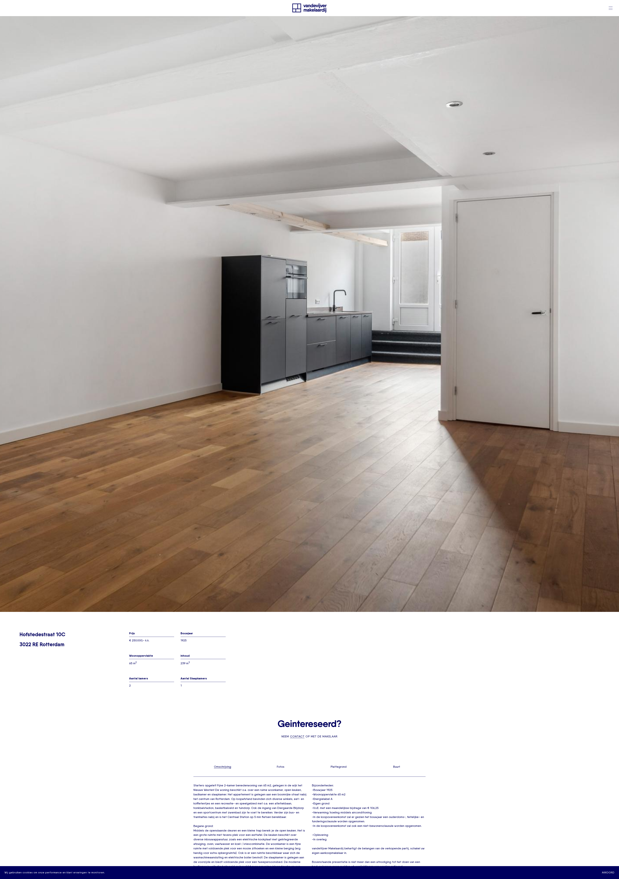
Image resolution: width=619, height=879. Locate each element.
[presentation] (222, 766)
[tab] (222, 767)
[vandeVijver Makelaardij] (309, 8)
